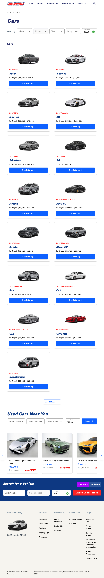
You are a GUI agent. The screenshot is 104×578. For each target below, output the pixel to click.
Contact (57, 530)
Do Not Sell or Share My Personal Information (91, 543)
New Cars (83, 484)
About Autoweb (58, 520)
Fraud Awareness (90, 552)
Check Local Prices (87, 492)
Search (89, 421)
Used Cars (95, 484)
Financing (43, 537)
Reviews (42, 528)
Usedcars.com (75, 519)
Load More (50, 402)
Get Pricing (27, 83)
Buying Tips (44, 532)
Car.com (72, 523)
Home (9, 12)
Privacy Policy (89, 527)
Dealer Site (59, 526)
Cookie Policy (89, 534)
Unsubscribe (91, 558)
